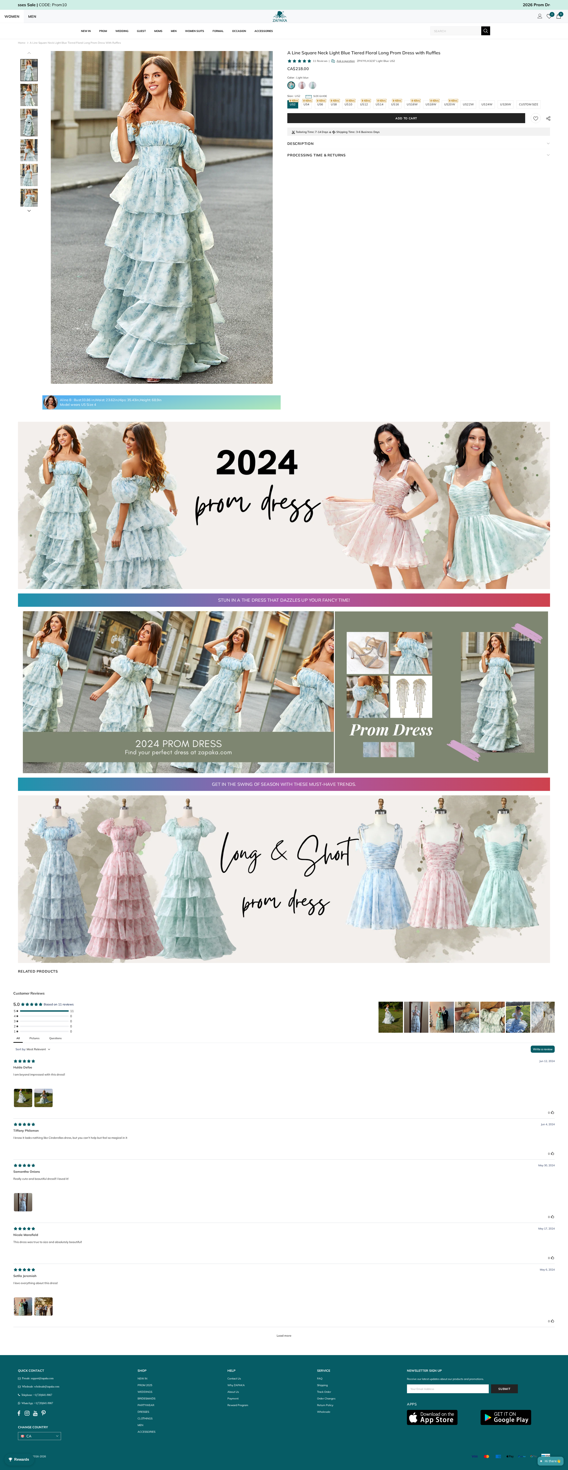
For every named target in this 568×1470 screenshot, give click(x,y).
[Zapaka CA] (280, 16)
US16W (412, 104)
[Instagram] (27, 1413)
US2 (293, 104)
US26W (505, 104)
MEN (32, 16)
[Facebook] (19, 1413)
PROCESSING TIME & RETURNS (316, 155)
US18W (431, 104)
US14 (379, 104)
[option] (162, 217)
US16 (395, 104)
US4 (307, 104)
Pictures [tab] (34, 1038)
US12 (364, 104)
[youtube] (35, 1413)
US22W (468, 104)
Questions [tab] (55, 1038)
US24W (486, 104)
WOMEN (11, 16)
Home (22, 42)
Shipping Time (345, 132)
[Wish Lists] (536, 118)
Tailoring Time (305, 132)
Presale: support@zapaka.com (37, 1378)
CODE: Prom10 (284, 4)
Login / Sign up (539, 17)
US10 (348, 104)
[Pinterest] (43, 1413)
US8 (334, 104)
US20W (449, 104)
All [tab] (18, 1038)
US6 (320, 104)
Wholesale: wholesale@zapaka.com (40, 1386)
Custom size (528, 104)
